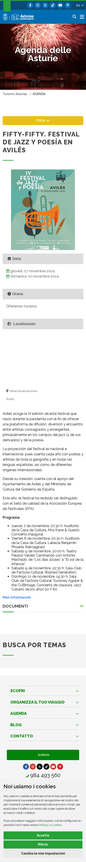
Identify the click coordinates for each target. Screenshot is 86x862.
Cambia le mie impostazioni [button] (43, 853)
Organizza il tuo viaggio (37, 702)
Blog (16, 724)
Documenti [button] (15, 606)
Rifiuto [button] (43, 844)
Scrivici (43, 755)
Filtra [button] (47, 120)
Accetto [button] (43, 835)
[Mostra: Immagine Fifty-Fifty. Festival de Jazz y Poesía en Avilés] (43, 209)
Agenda (18, 713)
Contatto (21, 736)
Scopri (17, 690)
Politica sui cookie (50, 825)
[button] (79, 5)
